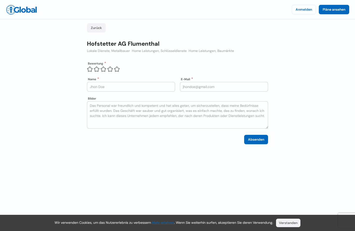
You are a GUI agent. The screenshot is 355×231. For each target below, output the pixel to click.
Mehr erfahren (163, 222)
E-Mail (185, 79)
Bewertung (95, 63)
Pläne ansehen (334, 9)
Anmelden (304, 9)
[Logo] (21, 9)
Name (92, 79)
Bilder (92, 99)
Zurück (96, 28)
